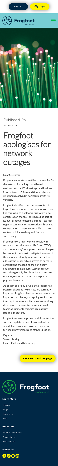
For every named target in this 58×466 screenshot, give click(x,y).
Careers (6, 405)
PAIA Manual (8, 441)
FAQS (5, 409)
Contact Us (7, 414)
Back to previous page (38, 358)
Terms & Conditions (12, 432)
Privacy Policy (9, 437)
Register (18, 6)
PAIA (4, 418)
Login (42, 6)
